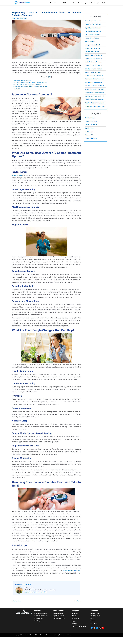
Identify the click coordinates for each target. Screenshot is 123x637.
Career (74, 616)
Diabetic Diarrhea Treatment (93, 58)
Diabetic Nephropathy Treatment (94, 99)
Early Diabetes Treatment (92, 34)
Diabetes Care (89, 128)
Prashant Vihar (95, 616)
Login (104, 3)
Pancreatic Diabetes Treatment (94, 82)
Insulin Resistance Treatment (93, 62)
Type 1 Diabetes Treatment (93, 24)
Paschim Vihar (95, 613)
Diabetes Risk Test (59, 618)
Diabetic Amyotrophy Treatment (94, 96)
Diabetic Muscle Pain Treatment (94, 86)
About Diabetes (64, 3)
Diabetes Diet (89, 131)
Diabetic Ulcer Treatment (92, 48)
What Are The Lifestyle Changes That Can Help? (27, 84)
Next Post (77, 601)
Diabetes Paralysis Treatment (93, 69)
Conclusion (16, 88)
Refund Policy (67, 635)
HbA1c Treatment (90, 41)
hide (50, 77)
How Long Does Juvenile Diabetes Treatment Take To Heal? (30, 86)
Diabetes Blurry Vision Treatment (95, 103)
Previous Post (16, 601)
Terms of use (50, 635)
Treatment (15, 18)
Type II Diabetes (58, 616)
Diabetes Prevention (40, 616)
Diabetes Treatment (91, 124)
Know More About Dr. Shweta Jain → (36, 592)
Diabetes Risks (89, 135)
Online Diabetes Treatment (93, 21)
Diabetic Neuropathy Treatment (94, 89)
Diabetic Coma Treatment (92, 51)
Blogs (73, 621)
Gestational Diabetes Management (95, 106)
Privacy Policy (58, 635)
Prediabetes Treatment (92, 38)
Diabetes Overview (90, 118)
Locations (93, 623)
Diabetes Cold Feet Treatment (94, 75)
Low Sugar (37, 621)
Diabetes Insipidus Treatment (93, 72)
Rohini (92, 618)
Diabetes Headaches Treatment (94, 79)
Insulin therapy (17, 175)
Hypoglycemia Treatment (92, 45)
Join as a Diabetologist (92, 3)
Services (52, 3)
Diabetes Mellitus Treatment (93, 55)
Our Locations (77, 3)
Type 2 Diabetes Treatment (93, 28)
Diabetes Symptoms (91, 121)
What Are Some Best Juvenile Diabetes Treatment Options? (30, 82)
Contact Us (75, 618)
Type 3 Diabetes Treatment (93, 31)
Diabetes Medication (91, 138)
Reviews (74, 623)
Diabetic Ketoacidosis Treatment (94, 92)
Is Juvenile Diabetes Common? (22, 80)
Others (92, 621)
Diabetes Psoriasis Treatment (93, 65)
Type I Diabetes (58, 613)
